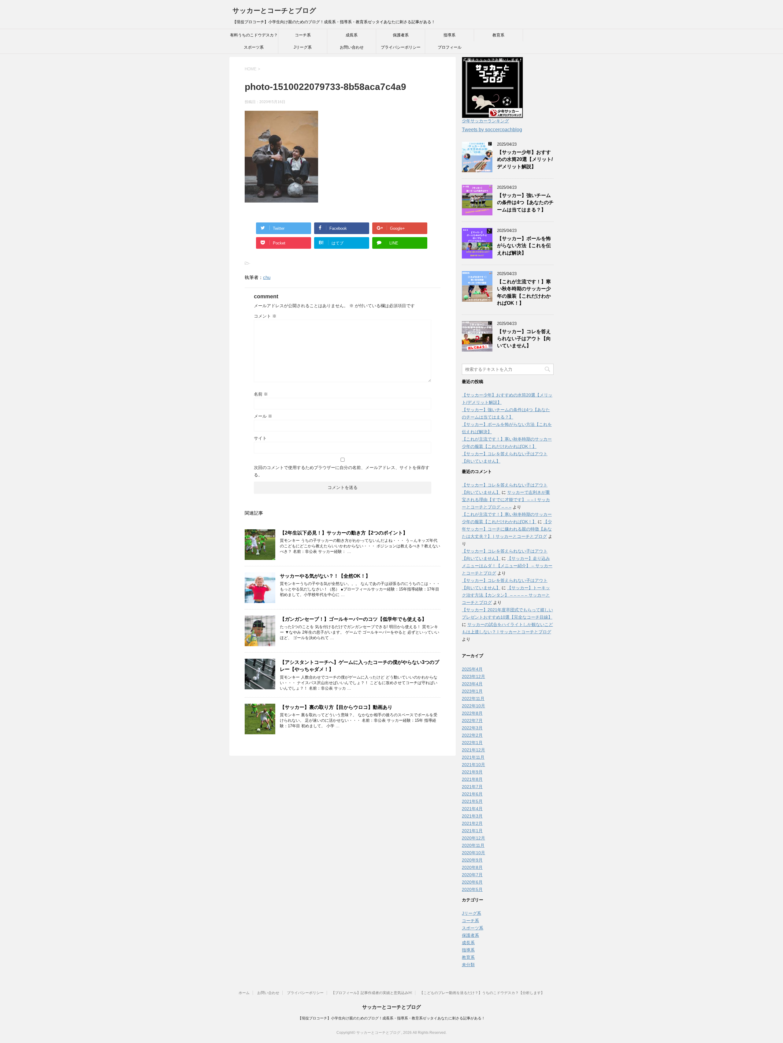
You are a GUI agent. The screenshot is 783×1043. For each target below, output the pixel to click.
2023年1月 (472, 691)
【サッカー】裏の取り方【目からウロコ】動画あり (336, 707)
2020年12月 (473, 838)
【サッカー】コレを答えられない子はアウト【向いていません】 (524, 338)
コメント (265, 316)
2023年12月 (473, 676)
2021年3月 (472, 816)
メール (263, 416)
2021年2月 (472, 823)
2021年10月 (473, 764)
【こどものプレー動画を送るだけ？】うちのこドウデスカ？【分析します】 (482, 993)
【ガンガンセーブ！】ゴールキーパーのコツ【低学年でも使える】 (353, 619)
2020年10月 (473, 852)
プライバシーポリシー (401, 47)
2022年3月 (472, 727)
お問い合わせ (352, 47)
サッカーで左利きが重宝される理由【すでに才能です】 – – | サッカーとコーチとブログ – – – (506, 499)
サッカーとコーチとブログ (274, 10)
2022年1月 (472, 742)
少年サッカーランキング (485, 120)
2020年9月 (472, 860)
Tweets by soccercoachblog (492, 129)
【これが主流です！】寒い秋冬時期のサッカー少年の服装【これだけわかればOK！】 (524, 292)
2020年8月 (472, 867)
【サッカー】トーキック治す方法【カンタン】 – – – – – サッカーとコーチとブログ (506, 595)
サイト (260, 438)
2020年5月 (472, 889)
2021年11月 (473, 757)
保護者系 (401, 35)
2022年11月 (473, 698)
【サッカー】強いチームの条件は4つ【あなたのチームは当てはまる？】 (525, 202)
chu (266, 277)
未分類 (468, 964)
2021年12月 (473, 749)
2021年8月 (472, 779)
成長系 (352, 35)
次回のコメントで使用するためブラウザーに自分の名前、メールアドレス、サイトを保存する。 (341, 471)
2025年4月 (472, 669)
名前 (261, 394)
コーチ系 (303, 35)
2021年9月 (472, 771)
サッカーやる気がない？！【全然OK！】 (325, 576)
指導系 (449, 35)
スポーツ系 (254, 47)
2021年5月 (472, 801)
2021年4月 (472, 808)
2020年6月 (472, 882)
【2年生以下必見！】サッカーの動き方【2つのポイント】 (344, 532)
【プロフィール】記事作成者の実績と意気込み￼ (371, 993)
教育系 (498, 35)
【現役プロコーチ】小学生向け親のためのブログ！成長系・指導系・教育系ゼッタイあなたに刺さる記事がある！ (391, 1018)
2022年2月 (472, 735)
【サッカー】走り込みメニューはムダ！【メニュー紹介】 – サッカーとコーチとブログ (507, 566)
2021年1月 (472, 830)
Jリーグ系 (303, 47)
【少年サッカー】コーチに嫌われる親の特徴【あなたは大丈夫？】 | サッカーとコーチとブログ (507, 529)
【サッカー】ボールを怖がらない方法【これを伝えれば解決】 (524, 245)
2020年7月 (472, 874)
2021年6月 (472, 794)
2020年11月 (473, 845)
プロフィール (450, 47)
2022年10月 (473, 705)
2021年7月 (472, 786)
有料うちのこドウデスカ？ (254, 35)
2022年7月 (472, 720)
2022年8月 (472, 713)
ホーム (244, 993)
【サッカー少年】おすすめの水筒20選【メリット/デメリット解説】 (525, 159)
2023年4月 (472, 683)
